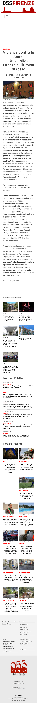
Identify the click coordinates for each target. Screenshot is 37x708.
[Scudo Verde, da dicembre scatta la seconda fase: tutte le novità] (10, 564)
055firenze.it (18, 695)
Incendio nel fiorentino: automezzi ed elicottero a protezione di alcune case (16, 436)
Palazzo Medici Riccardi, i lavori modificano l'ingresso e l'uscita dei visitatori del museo (10, 468)
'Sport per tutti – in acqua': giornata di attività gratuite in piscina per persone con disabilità (26, 522)
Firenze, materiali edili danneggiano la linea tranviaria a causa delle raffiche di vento (26, 579)
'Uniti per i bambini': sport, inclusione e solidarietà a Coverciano (26, 495)
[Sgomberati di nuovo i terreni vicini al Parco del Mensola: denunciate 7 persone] (26, 592)
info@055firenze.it (8, 643)
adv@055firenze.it (8, 646)
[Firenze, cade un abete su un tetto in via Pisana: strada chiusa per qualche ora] (26, 453)
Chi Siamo (23, 649)
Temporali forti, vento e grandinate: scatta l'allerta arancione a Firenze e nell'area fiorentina (18, 426)
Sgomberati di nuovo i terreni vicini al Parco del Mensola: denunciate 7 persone (26, 606)
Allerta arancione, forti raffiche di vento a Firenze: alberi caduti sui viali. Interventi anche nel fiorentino (11, 607)
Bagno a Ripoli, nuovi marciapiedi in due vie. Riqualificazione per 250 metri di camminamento (10, 522)
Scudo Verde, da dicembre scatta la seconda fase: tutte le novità (11, 578)
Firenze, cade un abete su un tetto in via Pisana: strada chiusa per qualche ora (26, 467)
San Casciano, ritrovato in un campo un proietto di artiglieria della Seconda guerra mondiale (10, 551)
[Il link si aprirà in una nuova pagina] (21, 687)
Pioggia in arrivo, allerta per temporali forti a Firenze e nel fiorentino (18, 386)
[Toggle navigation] (7, 16)
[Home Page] (18, 6)
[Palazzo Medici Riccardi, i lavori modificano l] (10, 453)
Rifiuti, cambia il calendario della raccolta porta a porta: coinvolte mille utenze (26, 550)
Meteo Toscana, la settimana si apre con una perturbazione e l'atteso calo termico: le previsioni (18, 396)
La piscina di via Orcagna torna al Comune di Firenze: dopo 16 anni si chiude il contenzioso (18, 416)
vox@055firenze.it (8, 651)
